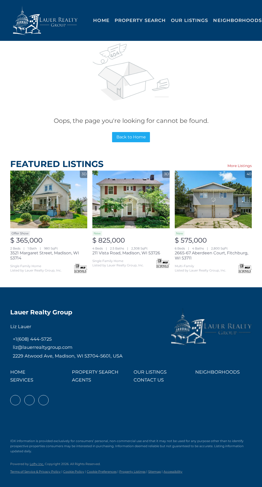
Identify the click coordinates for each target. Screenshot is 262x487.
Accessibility (172, 471)
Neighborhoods (237, 20)
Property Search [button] (140, 20)
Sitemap (154, 471)
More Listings (239, 165)
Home (101, 20)
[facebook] (15, 400)
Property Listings (132, 471)
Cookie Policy (73, 471)
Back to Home (131, 137)
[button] (45, 20)
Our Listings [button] (189, 20)
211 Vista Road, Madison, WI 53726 (126, 253)
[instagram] (43, 400)
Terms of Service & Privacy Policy (35, 471)
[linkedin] (29, 400)
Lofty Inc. (37, 464)
